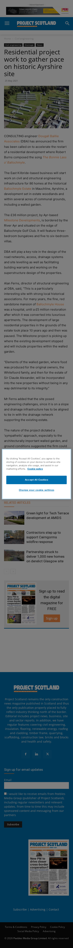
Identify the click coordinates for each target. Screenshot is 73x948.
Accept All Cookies (36, 479)
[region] (36, 474)
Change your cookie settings (36, 490)
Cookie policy (35, 468)
